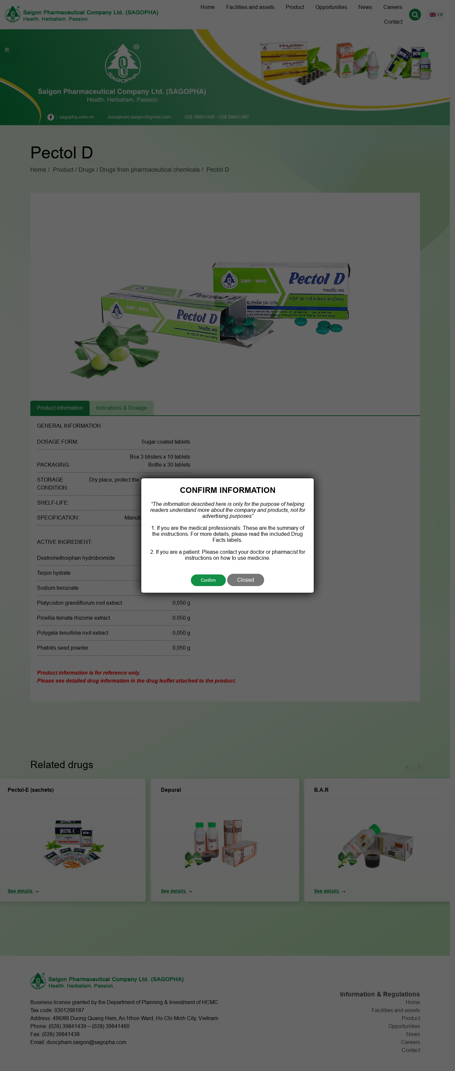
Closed (245, 580)
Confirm (208, 580)
